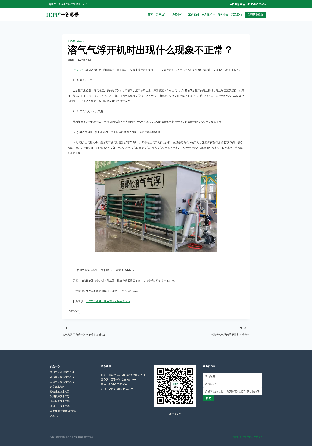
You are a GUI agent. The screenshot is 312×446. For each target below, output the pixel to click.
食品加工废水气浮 (60, 401)
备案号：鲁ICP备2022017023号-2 (247, 437)
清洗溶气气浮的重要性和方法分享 (230, 331)
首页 (150, 14)
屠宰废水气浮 (57, 386)
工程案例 (193, 14)
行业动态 (81, 41)
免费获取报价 (255, 14)
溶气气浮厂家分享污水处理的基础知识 (84, 331)
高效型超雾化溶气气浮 (62, 381)
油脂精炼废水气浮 (60, 396)
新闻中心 (223, 14)
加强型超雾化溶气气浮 (62, 376)
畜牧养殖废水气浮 (60, 391)
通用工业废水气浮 (60, 406)
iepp (72, 59)
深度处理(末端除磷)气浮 (63, 411)
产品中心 (55, 415)
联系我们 (236, 14)
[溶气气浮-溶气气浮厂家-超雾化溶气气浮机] (62, 14)
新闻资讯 (71, 41)
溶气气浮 (78, 69)
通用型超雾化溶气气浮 (62, 372)
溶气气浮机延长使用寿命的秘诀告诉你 (108, 301)
